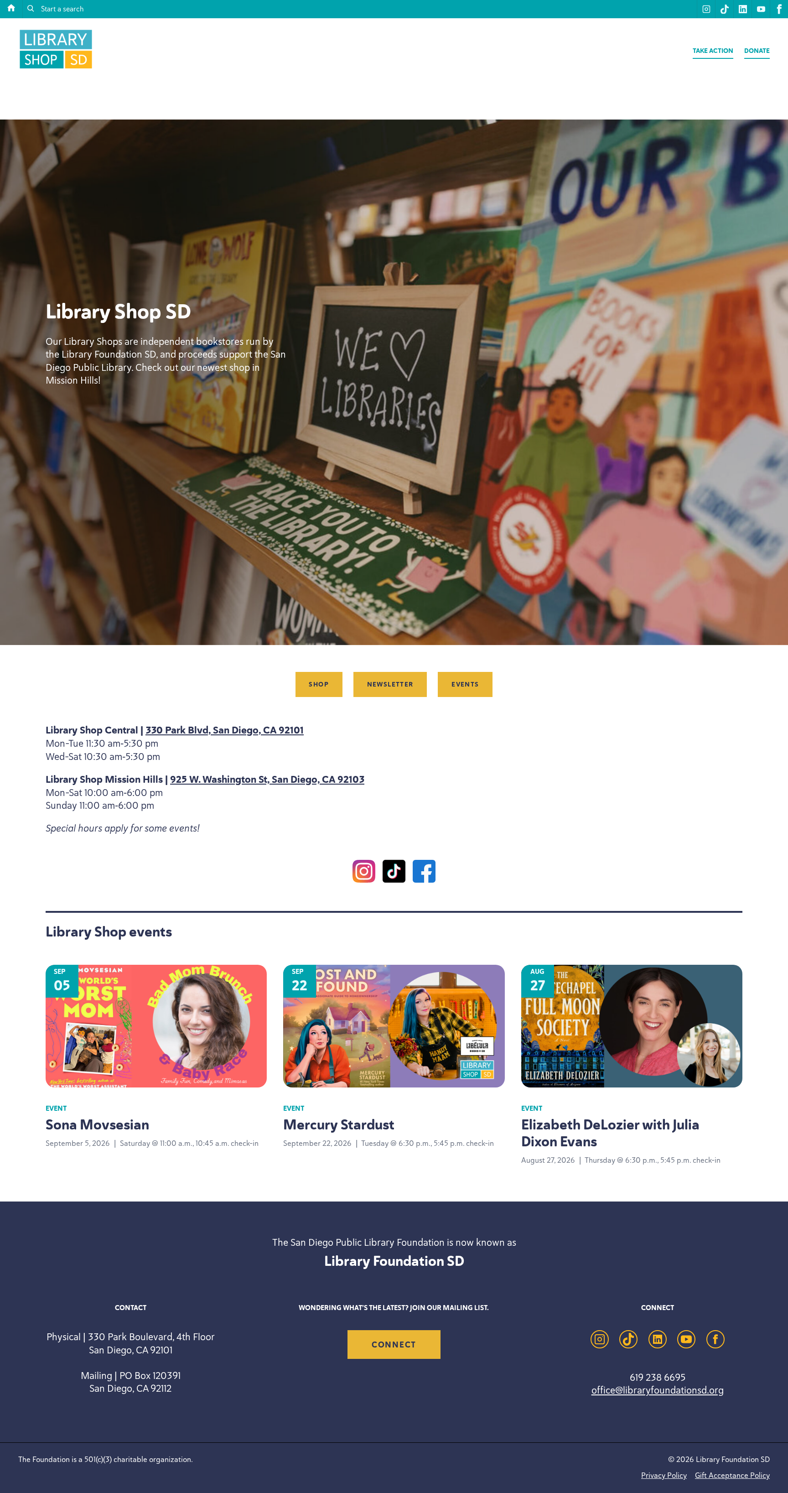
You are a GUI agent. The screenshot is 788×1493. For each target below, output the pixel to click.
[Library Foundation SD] (55, 68)
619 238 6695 (657, 1377)
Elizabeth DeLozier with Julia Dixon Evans (610, 1133)
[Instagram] (364, 872)
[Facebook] (424, 872)
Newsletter (390, 684)
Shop (319, 684)
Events (465, 684)
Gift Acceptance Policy (732, 1475)
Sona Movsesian (97, 1124)
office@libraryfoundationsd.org (657, 1390)
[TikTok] (394, 872)
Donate (757, 51)
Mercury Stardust (338, 1124)
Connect (394, 1344)
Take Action (713, 51)
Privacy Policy (664, 1475)
